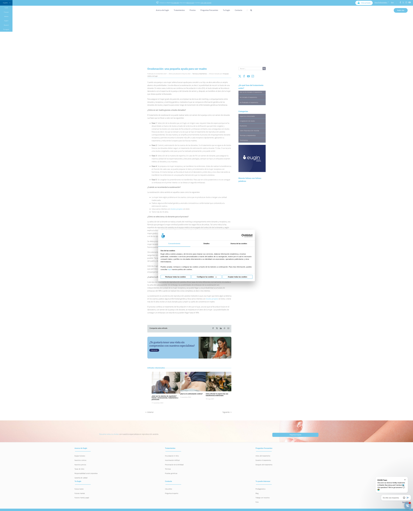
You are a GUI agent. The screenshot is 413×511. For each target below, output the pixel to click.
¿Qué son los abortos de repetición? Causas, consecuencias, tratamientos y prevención (165, 398)
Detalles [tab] (206, 243)
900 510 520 (190, 3)
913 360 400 (175, 3)
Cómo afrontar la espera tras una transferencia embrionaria (217, 395)
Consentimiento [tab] (174, 243)
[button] (249, 10)
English (6, 21)
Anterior (150, 412)
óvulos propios (177, 209)
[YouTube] (248, 76)
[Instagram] (252, 76)
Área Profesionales (380, 2)
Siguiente (226, 412)
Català (6, 8)
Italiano (6, 16)
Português (6, 29)
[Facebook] (244, 76)
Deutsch (6, 25)
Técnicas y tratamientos (199, 74)
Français (6, 12)
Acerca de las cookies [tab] (238, 243)
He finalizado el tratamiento (249, 102)
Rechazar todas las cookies (175, 277)
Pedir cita (400, 10)
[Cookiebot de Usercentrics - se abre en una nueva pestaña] (243, 235)
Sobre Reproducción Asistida (249, 131)
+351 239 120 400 (206, 3)
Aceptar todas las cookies (237, 277)
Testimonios (244, 140)
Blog (392, 2)
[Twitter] (239, 76)
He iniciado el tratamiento (248, 97)
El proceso (243, 126)
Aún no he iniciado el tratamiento (251, 92)
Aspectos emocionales (247, 116)
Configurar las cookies (205, 277)
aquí (169, 269)
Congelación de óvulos (247, 121)
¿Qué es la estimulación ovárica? (191, 394)
